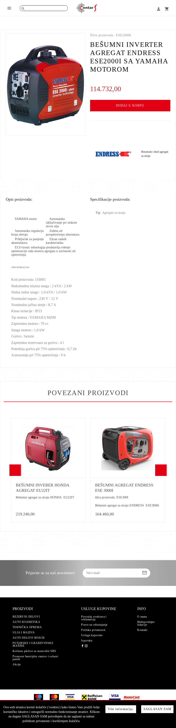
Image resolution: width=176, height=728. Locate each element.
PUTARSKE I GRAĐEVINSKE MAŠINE (33, 644)
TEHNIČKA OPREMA (27, 627)
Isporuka (86, 640)
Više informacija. (121, 709)
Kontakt (142, 630)
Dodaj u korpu (130, 105)
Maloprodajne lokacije (146, 623)
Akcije (17, 664)
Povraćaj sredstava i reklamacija (94, 618)
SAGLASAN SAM (157, 709)
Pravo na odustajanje (94, 624)
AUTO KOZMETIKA (26, 622)
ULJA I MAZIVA (24, 632)
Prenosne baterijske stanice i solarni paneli (35, 658)
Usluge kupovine (92, 635)
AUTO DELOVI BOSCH (29, 637)
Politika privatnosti (93, 630)
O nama (142, 616)
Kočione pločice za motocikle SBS (34, 651)
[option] (46, 84)
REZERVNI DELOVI (26, 616)
